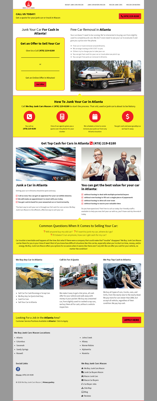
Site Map (87, 388)
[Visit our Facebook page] (18, 369)
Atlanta (19, 337)
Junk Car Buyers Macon (93, 372)
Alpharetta (86, 349)
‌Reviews (87, 396)
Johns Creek (87, 337)
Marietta (85, 353)
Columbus (20, 341)
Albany (85, 341)
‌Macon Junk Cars (91, 376)
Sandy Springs (22, 349)
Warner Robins (88, 345)
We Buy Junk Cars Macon (94, 368)
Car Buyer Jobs (90, 384)
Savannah (20, 345)
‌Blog (86, 392)
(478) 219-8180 (47, 50)
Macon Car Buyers (91, 380)
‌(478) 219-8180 (29, 128)
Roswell (19, 353)
